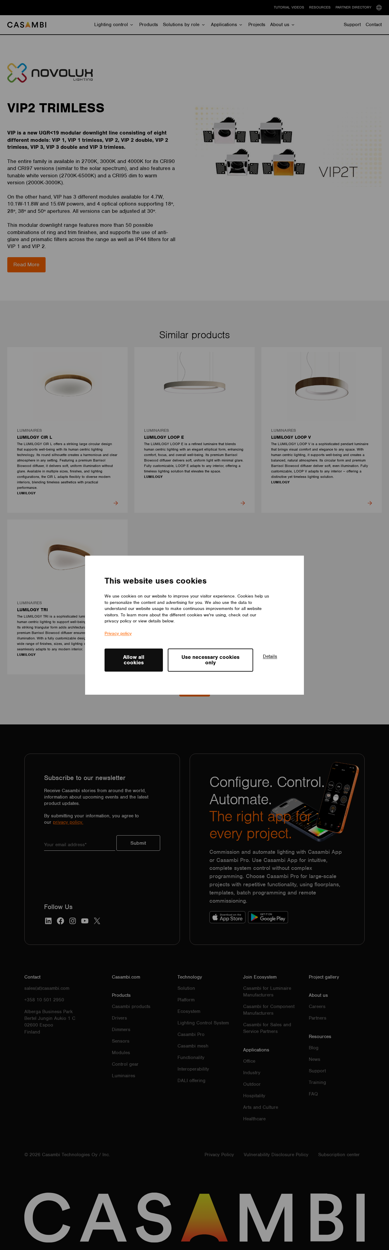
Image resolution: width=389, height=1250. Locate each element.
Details (270, 656)
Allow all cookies (133, 660)
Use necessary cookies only (210, 660)
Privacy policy (118, 633)
